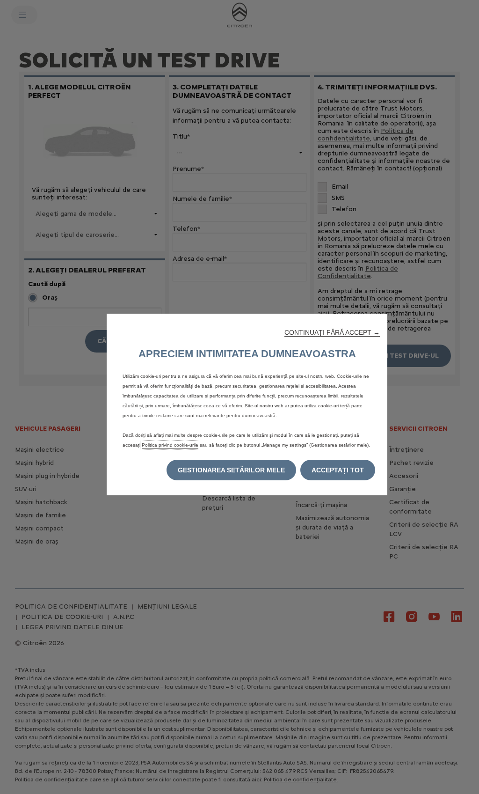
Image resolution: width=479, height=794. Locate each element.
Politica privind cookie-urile (170, 445)
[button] (332, 332)
